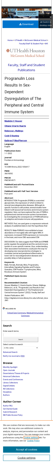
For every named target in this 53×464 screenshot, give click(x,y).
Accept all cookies (26, 449)
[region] (26, 442)
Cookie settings (31, 437)
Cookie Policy (33, 440)
